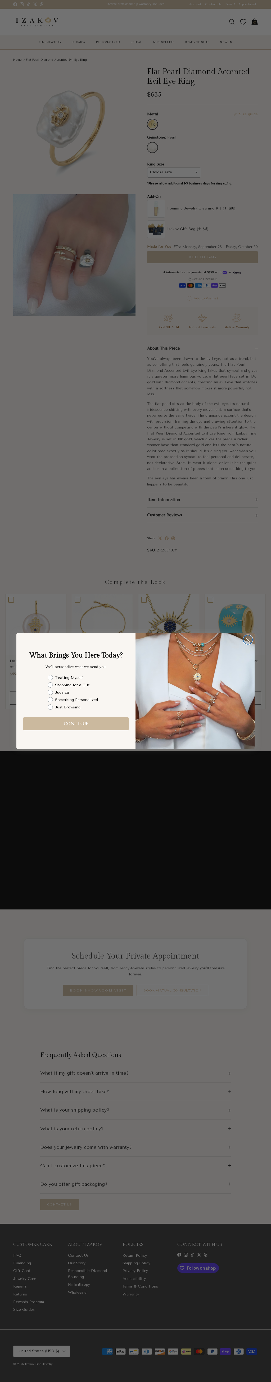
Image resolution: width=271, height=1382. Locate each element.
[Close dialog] (247, 639)
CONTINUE (76, 723)
